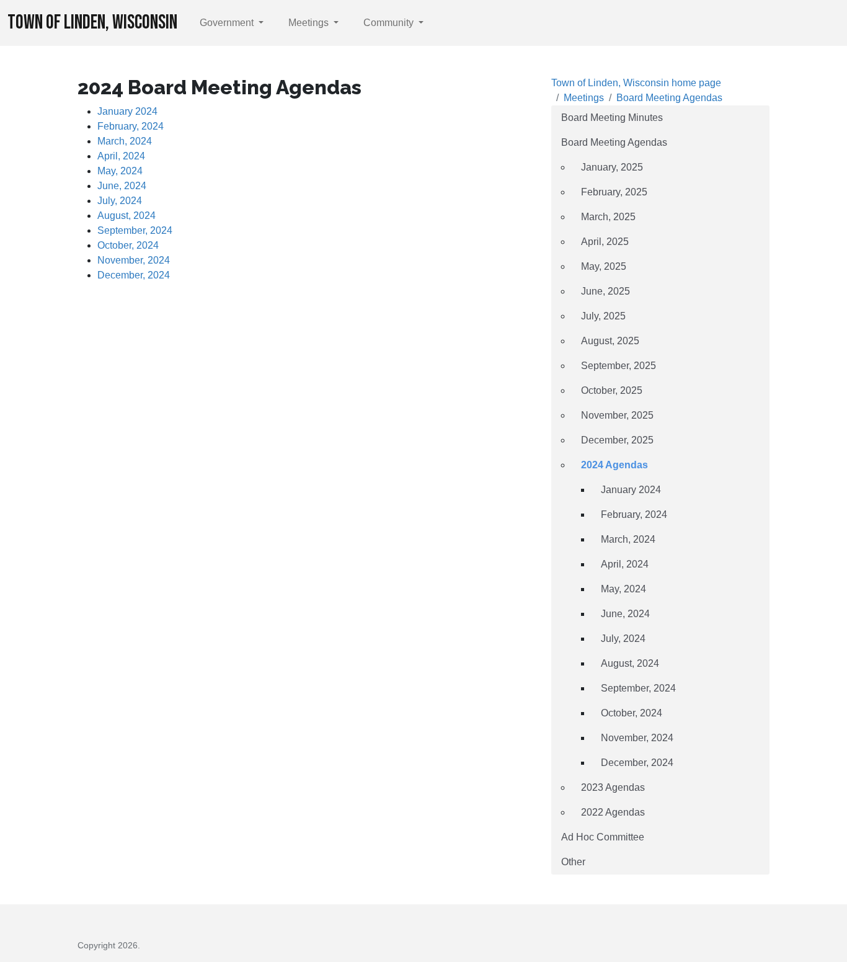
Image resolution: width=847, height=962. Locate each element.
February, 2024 (130, 126)
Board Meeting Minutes (612, 117)
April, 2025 (605, 241)
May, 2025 (603, 266)
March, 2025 (608, 217)
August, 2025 (610, 341)
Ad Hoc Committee (602, 837)
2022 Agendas (613, 812)
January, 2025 (612, 167)
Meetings (309, 22)
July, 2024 (119, 200)
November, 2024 (133, 260)
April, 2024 (121, 156)
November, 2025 (617, 415)
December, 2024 (133, 275)
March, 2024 (124, 141)
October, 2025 (611, 390)
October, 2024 (128, 245)
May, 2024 (120, 171)
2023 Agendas (613, 787)
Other (573, 862)
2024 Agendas (614, 465)
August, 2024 (126, 215)
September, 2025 (618, 365)
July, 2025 (603, 316)
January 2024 (127, 111)
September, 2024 (134, 230)
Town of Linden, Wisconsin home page (636, 83)
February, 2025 (614, 192)
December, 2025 (617, 440)
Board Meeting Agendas (669, 97)
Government (228, 22)
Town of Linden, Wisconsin (92, 23)
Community (389, 22)
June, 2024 (121, 185)
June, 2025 (605, 291)
